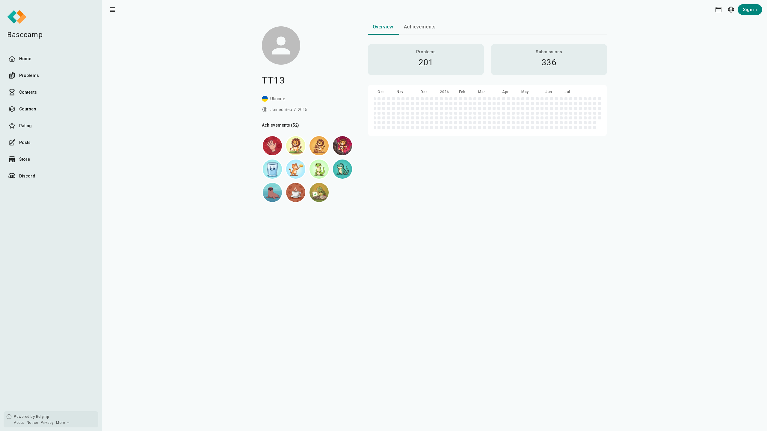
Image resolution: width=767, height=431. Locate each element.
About (19, 423)
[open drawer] (113, 10)
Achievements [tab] (420, 27)
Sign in (750, 9)
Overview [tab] (383, 27)
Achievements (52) (280, 125)
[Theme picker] (718, 10)
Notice (32, 423)
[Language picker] (731, 10)
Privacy (47, 423)
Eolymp (42, 417)
